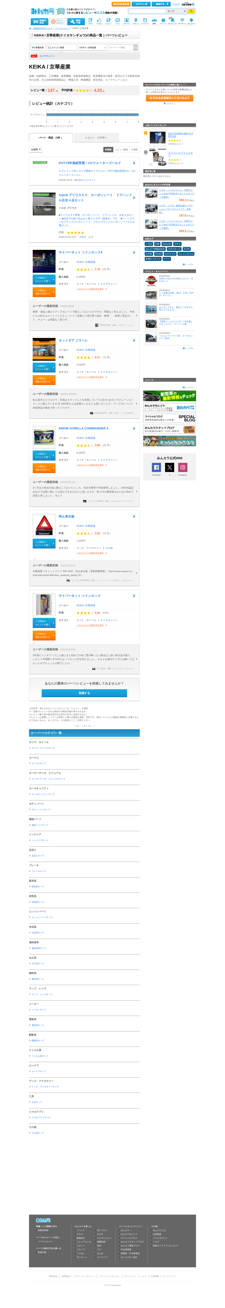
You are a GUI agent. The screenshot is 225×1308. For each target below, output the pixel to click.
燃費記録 (101, 1242)
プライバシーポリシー (84, 1276)
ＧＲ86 (149, 254)
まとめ (100, 1253)
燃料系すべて (38, 979)
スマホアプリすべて (41, 1117)
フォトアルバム (84, 1242)
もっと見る (189, 264)
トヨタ (149, 244)
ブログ (80, 1234)
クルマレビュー (104, 1238)
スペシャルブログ (129, 1238)
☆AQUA (82, 237)
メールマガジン (160, 1238)
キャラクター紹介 (129, 1257)
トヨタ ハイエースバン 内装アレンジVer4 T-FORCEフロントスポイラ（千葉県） (176, 193)
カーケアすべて (39, 1071)
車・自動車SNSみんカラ (40, 28)
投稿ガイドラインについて (165, 1245)
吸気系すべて (38, 886)
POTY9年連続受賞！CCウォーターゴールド (90, 163)
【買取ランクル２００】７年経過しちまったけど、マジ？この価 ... (176, 322)
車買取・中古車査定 (130, 1253)
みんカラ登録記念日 (155, 249)
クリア (106, 47)
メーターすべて (39, 1009)
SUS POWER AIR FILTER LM (180, 134)
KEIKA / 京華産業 (85, 262)
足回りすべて (38, 855)
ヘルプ (176, 4)
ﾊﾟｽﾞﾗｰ (167, 259)
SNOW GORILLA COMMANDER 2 (83, 428)
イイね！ (81, 1253)
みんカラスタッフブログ (132, 1242)
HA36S (158, 254)
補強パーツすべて (40, 825)
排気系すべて (38, 902)
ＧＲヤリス (170, 254)
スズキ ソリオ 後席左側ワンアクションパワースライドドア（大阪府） (176, 209)
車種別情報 (43, 1230)
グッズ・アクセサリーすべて (45, 1086)
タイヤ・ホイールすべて (43, 748)
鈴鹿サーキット (153, 259)
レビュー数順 (121, 149)
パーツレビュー (62, 28)
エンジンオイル (186, 254)
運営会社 (53, 1276)
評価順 (134, 149)
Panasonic (167, 244)
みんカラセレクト (129, 1234)
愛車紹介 (81, 1238)
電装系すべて (38, 1025)
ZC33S (187, 249)
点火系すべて (38, 963)
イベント (81, 1230)
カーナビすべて (39, 763)
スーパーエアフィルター (180, 154)
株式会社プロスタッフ (84, 180)
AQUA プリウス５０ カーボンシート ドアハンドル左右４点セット (95, 197)
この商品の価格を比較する (42, 292)
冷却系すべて (38, 932)
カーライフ (102, 1257)
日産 (157, 244)
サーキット (82, 1257)
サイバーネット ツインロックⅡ (80, 252)
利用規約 (66, 1276)
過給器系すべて (39, 948)
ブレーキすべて (39, 871)
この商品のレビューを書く (42, 279)
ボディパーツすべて (41, 809)
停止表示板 (67, 516)
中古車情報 (126, 1249)
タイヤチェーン (47, 56)
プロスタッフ (174, 249)
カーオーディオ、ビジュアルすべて (48, 779)
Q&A (99, 1245)
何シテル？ (102, 1230)
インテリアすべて (40, 840)
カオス (177, 244)
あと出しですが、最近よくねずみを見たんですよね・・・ (176, 308)
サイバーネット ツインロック (80, 595)
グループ (81, 1249)
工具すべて (37, 1102)
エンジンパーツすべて (42, 917)
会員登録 (157, 1234)
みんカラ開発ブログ (130, 1245)
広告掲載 (154, 1276)
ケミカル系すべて (40, 1056)
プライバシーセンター (109, 1276)
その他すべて (38, 1133)
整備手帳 (42, 1252)
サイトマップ (169, 1276)
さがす (100, 1234)
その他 (109, 548)
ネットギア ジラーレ (73, 340)
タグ (99, 1249)
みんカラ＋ (126, 1230)
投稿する (84, 693)
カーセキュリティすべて (43, 794)
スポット (81, 1245)
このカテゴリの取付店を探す (90, 289)
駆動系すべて (38, 1040)
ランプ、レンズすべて (42, 994)
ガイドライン (130, 1276)
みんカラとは (159, 1230)
